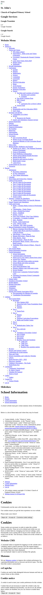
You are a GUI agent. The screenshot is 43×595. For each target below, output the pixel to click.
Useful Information (15, 252)
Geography (16, 78)
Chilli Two (24, 343)
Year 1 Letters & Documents (22, 184)
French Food (21, 105)
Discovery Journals (15, 361)
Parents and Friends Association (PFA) (21, 291)
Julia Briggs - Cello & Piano (22, 234)
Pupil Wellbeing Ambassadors (22, 154)
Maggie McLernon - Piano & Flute (24, 236)
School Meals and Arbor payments (24, 263)
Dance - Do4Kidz (18, 213)
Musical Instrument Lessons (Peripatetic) (21, 227)
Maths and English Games (25, 320)
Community (8, 366)
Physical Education (19, 82)
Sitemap (7, 482)
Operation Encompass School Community (26, 275)
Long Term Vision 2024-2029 (22, 61)
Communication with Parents (22, 256)
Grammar (24, 96)
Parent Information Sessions (17, 250)
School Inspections (15, 121)
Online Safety (13, 279)
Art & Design (17, 86)
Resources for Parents (23, 118)
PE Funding (12, 129)
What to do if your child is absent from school (27, 257)
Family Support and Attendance (19, 202)
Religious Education (19, 89)
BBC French (21, 100)
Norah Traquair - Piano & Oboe (23, 239)
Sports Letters (17, 197)
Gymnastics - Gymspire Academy (23, 218)
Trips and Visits (14, 354)
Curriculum (12, 68)
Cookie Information (11, 483)
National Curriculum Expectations (27, 318)
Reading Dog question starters (30, 347)
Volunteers (12, 288)
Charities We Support (15, 372)
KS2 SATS (20, 336)
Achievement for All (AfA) (17, 164)
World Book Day (14, 365)
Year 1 (15, 309)
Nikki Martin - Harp (19, 238)
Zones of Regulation (19, 152)
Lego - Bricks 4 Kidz (19, 223)
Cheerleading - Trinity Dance (22, 209)
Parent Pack (20, 311)
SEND (15, 116)
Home (7, 45)
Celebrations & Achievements (18, 352)
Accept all (12, 517)
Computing (16, 77)
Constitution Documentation (22, 295)
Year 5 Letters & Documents (22, 191)
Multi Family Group (19, 161)
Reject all (4, 517)
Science (15, 75)
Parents (7, 168)
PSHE (15, 107)
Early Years (16, 111)
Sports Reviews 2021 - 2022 (18, 359)
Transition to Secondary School (27, 332)
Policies (11, 123)
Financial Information (15, 127)
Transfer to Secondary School (18, 281)
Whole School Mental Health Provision (25, 155)
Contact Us (8, 379)
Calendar (11, 177)
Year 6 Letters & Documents (22, 193)
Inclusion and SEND (15, 112)
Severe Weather (18, 270)
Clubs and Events (14, 204)
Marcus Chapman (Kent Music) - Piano (25, 229)
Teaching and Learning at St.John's (28, 93)
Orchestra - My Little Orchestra (23, 225)
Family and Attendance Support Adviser (25, 120)
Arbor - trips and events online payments (25, 261)
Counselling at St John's (20, 114)
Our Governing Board (20, 138)
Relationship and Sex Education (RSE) (25, 109)
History (15, 80)
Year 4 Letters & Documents (22, 189)
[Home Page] (1, 3)
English (15, 70)
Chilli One (24, 341)
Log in (7, 383)
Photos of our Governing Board (23, 139)
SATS (19, 316)
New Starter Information (20, 175)
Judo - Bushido (17, 220)
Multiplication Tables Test (25, 325)
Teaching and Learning (28, 95)
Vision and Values (14, 50)
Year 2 (15, 313)
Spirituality (16, 64)
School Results (13, 134)
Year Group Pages (14, 298)
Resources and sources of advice (23, 159)
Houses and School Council (17, 350)
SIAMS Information (15, 66)
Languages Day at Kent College (31, 104)
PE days (11, 349)
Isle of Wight (21, 334)
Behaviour (12, 130)
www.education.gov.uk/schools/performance (22, 441)
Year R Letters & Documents (22, 182)
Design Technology (19, 87)
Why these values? (19, 52)
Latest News (17, 163)
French (15, 91)
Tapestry (19, 307)
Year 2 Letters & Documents (22, 186)
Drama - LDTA (18, 214)
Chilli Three (24, 345)
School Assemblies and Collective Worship (22, 356)
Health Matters (13, 282)
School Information (19, 254)
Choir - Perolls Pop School (21, 211)
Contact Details (13, 381)
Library (11, 358)
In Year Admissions (19, 173)
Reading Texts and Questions (26, 340)
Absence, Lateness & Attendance (19, 198)
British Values (17, 62)
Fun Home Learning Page (25, 98)
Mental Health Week (19, 157)
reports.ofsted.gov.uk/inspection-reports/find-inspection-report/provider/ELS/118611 (21, 427)
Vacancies (12, 166)
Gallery (19, 102)
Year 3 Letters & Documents (22, 188)
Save (18, 593)
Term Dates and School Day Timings (20, 179)
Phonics (15, 71)
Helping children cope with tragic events (25, 268)
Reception (16, 300)
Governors (12, 136)
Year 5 (15, 327)
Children (7, 297)
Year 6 (15, 331)
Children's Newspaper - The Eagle (20, 363)
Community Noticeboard (16, 368)
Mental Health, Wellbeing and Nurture (21, 146)
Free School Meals (15, 248)
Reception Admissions (20, 171)
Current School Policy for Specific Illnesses (26, 200)
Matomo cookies (11, 560)
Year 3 (15, 322)
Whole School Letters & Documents (24, 195)
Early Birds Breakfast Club (21, 266)
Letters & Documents (15, 180)
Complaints (12, 286)
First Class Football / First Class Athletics (26, 216)
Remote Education (14, 284)
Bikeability (20, 338)
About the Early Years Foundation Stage (29, 304)
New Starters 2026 (23, 302)
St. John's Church (14, 370)
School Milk (17, 277)
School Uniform (18, 265)
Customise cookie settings (24, 517)
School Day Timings (19, 259)
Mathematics (17, 73)
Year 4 (15, 324)
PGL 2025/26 (21, 329)
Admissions (12, 170)
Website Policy (9, 485)
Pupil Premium (13, 125)
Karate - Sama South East (21, 222)
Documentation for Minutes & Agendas (25, 293)
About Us (8, 46)
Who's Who (12, 145)
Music (15, 84)
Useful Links (13, 290)
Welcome (12, 48)
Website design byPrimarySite (15, 494)
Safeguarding (13, 132)
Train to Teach (13, 374)
